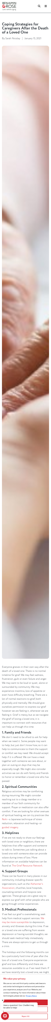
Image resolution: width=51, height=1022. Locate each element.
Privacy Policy (31, 996)
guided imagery (10, 827)
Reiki (4, 819)
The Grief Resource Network (27, 865)
